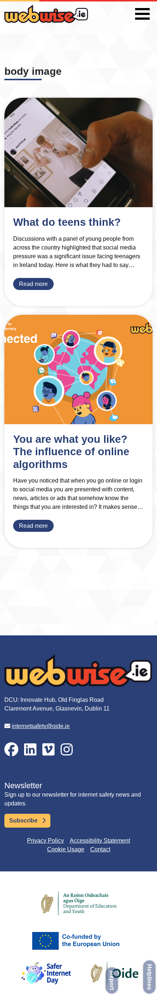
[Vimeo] (48, 750)
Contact (100, 849)
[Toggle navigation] (142, 14)
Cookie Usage (65, 849)
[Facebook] (11, 750)
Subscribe (24, 820)
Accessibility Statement (100, 840)
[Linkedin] (30, 750)
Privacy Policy (45, 840)
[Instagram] (67, 750)
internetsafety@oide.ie (41, 726)
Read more (33, 284)
